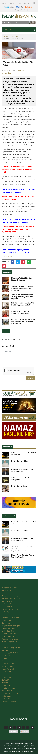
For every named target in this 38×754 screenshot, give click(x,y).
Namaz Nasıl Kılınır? (9, 588)
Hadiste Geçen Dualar (10, 642)
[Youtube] (18, 10)
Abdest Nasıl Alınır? (9, 628)
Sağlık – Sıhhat (7, 666)
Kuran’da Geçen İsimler (10, 618)
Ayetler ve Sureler (8, 604)
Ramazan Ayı (6, 655)
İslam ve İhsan (7, 257)
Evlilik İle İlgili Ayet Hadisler (12, 647)
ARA (28, 3)
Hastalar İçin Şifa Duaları (11, 596)
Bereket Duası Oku (9, 634)
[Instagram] (15, 10)
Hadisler (5, 683)
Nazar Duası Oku (8, 691)
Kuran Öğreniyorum (9, 701)
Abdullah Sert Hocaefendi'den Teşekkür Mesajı (22, 470)
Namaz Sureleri (7, 601)
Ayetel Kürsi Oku (8, 631)
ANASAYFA (7, 36)
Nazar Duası (6, 623)
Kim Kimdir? (6, 672)
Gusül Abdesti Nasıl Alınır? (12, 598)
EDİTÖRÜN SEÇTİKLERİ (9, 516)
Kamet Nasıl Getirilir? (10, 653)
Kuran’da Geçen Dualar (10, 639)
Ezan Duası (6, 699)
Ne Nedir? (5, 680)
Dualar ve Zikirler (8, 590)
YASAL (24, 3)
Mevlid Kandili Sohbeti (19, 461)
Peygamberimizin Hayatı (11, 626)
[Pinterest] (24, 10)
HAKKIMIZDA (11, 3)
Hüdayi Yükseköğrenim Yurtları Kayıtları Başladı (23, 556)
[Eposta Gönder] (4, 266)
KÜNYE (4, 3)
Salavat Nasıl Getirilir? (10, 636)
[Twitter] (12, 10)
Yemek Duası (6, 661)
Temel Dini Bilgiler (8, 669)
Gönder (30, 378)
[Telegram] (27, 10)
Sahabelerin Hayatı (9, 688)
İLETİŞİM (33, 3)
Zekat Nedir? (6, 658)
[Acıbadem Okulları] (19, 570)
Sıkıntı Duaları (7, 620)
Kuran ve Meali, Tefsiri (10, 609)
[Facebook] (9, 10)
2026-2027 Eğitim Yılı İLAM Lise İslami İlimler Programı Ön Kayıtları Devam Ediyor (22, 549)
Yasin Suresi (6, 677)
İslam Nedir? (6, 593)
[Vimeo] (27, 728)
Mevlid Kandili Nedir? (19, 486)
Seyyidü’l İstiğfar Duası (10, 693)
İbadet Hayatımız (8, 664)
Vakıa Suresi (6, 685)
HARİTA (18, 3)
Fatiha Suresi (6, 696)
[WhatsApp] (21, 10)
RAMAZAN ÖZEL (6, 73)
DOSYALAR (15, 36)
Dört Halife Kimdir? (9, 650)
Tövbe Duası (6, 612)
